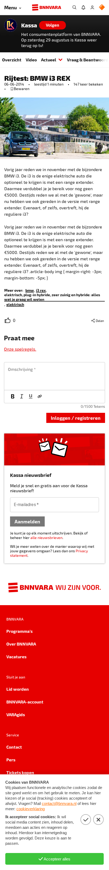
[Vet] (12, 396)
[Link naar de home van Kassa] (10, 25)
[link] (29, 289)
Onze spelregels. (20, 348)
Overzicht (11, 59)
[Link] (39, 396)
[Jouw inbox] (83, 7)
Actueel (48, 59)
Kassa (29, 25)
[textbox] (54, 376)
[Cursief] (21, 396)
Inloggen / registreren (76, 418)
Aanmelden (27, 521)
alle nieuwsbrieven (46, 537)
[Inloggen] (92, 7)
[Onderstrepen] (30, 396)
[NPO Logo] (102, 7)
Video (31, 59)
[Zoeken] (74, 7)
